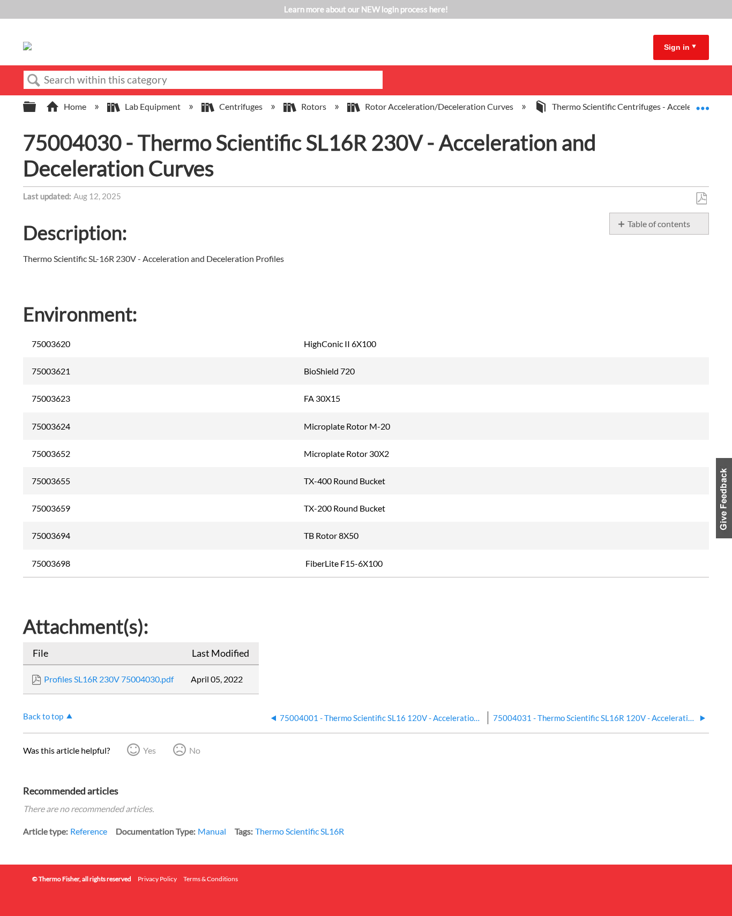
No (194, 750)
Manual (212, 831)
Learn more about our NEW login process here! (366, 9)
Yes (149, 750)
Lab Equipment (152, 106)
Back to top (43, 716)
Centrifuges (241, 106)
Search (33, 80)
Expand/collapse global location (702, 103)
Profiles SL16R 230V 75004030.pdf (109, 679)
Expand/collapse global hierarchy (36, 107)
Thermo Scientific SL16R (299, 831)
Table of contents (659, 224)
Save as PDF (701, 198)
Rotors (314, 106)
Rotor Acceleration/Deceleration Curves (439, 106)
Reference (88, 831)
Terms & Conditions (210, 879)
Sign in (677, 47)
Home (75, 106)
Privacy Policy (157, 879)
